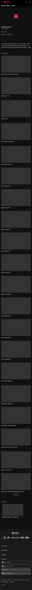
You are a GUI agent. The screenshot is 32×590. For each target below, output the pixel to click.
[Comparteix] (5, 32)
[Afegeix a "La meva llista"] (2, 32)
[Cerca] (27, 2)
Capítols (4, 53)
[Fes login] (30, 2)
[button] (16, 545)
